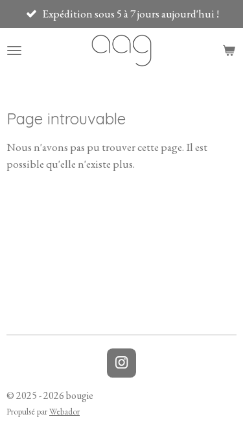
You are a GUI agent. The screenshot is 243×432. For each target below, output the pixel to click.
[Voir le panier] (228, 50)
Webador (64, 411)
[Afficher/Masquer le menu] (14, 50)
